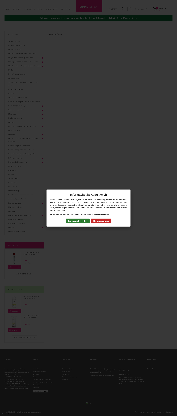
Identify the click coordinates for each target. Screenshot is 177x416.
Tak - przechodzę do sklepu (77, 221)
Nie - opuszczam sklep (101, 221)
